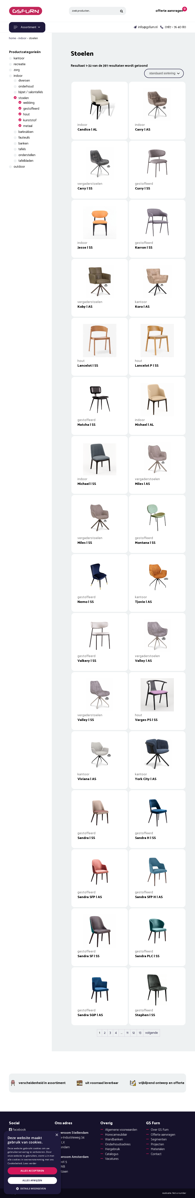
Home (12, 38)
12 (133, 1032)
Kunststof (29, 120)
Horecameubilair (116, 1134)
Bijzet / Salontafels (30, 92)
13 (140, 1032)
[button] (32, 1188)
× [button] (56, 1135)
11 (127, 1032)
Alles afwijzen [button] (32, 1180)
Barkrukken (25, 132)
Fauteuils (24, 137)
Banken (23, 143)
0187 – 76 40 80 (175, 27)
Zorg (17, 70)
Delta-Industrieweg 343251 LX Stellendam (71, 1140)
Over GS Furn (160, 1129)
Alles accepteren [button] (32, 1170)
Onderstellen (26, 155)
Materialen (158, 1149)
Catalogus (111, 1154)
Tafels (22, 149)
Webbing (28, 102)
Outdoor (19, 166)
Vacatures (112, 1159)
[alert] (32, 1162)
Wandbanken (114, 1139)
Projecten (157, 1144)
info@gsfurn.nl (147, 27)
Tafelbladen (25, 160)
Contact (156, 1154)
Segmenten (159, 1139)
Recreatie (20, 64)
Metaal (27, 126)
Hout (26, 114)
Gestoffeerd (31, 108)
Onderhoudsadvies (118, 1144)
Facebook (19, 1129)
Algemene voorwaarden (121, 1129)
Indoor (22, 38)
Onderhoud (26, 86)
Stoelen (23, 98)
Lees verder (29, 1163)
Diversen (24, 80)
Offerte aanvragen (163, 1134)
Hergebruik (112, 1149)
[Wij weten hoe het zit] (25, 11)
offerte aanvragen (169, 11)
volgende (151, 1032)
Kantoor (19, 58)
